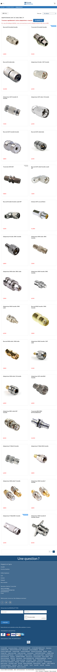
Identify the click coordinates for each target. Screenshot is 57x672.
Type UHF (42, 665)
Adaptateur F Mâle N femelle (11, 446)
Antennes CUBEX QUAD (6, 651)
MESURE (13, 660)
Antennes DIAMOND (25, 651)
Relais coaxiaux (4, 663)
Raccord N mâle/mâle (8, 62)
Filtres (51, 656)
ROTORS (20, 663)
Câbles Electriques (49, 655)
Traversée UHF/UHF (8, 166)
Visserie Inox (3, 666)
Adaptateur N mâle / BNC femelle (12, 236)
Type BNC (26, 665)
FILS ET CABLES (45, 656)
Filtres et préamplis (5, 658)
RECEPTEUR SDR (48, 661)
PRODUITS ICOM (41, 660)
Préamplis (17, 661)
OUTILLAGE (29, 660)
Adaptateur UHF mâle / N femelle (40, 97)
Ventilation (47, 665)
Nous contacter (4, 582)
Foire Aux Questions (5, 569)
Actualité (3, 567)
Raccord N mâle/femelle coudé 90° (12, 201)
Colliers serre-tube (22, 653)
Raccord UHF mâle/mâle (37, 132)
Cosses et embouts (19, 655)
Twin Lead (14, 665)
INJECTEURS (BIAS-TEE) (28, 658)
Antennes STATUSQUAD (36, 651)
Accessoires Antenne (12, 648)
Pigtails (34, 660)
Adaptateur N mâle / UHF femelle (40, 62)
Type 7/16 (20, 665)
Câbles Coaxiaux (28, 655)
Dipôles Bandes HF (5, 656)
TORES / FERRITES (51, 663)
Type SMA (36, 665)
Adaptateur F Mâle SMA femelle (39, 446)
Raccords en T (40, 661)
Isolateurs (50, 658)
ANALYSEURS (25, 649)
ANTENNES (41, 649)
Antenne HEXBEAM (33, 649)
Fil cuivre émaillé (37, 656)
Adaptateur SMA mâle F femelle (11, 481)
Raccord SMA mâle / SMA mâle (11, 341)
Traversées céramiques (6, 665)
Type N (31, 665)
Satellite (43, 663)
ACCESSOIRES (4, 648)
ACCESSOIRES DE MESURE (24, 648)
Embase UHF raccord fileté (38, 201)
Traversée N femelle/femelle (39, 27)
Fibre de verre (29, 656)
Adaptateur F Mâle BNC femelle (11, 516)
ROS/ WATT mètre (13, 663)
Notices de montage (20, 660)
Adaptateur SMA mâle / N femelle (12, 376)
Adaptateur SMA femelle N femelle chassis (38, 516)
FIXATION (12, 658)
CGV (2, 575)
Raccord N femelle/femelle (10, 27)
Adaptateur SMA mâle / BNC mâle (12, 271)
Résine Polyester (37, 663)
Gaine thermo (19, 658)
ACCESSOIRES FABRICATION (38, 648)
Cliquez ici (38, 20)
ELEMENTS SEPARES (20, 656)
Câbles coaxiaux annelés (38, 655)
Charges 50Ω (3, 653)
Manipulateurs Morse (5, 660)
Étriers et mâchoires (21, 666)
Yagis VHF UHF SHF (12, 666)
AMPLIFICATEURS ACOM (15, 649)
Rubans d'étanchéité (27, 663)
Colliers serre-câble (12, 653)
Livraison (3, 578)
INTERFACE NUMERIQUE (40, 658)
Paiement (3, 580)
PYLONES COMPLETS (30, 661)
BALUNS (45, 651)
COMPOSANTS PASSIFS (40, 653)
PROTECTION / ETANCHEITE (7, 661)
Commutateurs (30, 653)
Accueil (2, 7)
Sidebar (5, 13)
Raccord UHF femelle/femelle (11, 132)
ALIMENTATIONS (4, 649)
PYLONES (23, 661)
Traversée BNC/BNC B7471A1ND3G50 (36, 411)
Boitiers (50, 651)
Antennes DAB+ (16, 651)
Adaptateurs (48, 648)
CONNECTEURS (10, 7)
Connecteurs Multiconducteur (7, 655)
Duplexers (12, 656)
